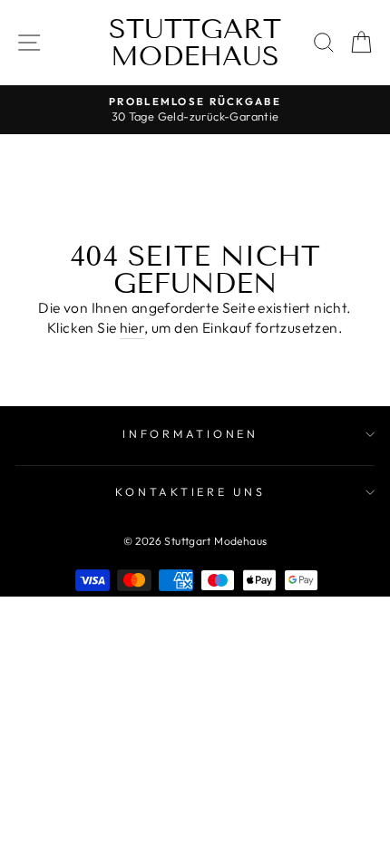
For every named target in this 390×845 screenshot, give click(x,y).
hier (132, 327)
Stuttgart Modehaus (195, 43)
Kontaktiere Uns (190, 491)
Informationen (190, 433)
